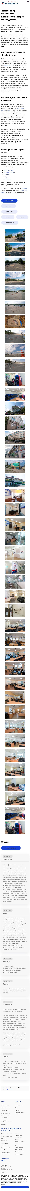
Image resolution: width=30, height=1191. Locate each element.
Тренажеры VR (9, 211)
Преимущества (5, 1110)
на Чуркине (7, 177)
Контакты (3, 1124)
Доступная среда (19, 1154)
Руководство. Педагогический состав (5, 1147)
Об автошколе (5, 1105)
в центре (7, 175)
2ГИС (17, 109)
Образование (4, 1143)
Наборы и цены (19, 1105)
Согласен (15, 1187)
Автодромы (8, 206)
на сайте (24, 188)
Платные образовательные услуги (19, 1141)
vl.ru (8, 111)
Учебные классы (9, 222)
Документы (4, 1140)
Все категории (9, 200)
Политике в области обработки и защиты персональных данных (14, 1182)
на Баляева (7, 179)
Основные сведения (6, 1133)
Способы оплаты (5, 1113)
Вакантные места (19, 1151)
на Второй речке (9, 170)
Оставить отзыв (10, 848)
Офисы (22, 217)
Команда (17, 1107)
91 (3, 1089)
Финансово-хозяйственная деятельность (19, 1147)
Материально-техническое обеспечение (18, 1135)
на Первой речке (9, 173)
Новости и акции (5, 1107)
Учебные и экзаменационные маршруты (19, 1112)
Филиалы (7, 217)
